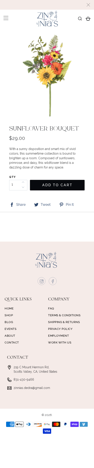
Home (9, 308)
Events (10, 329)
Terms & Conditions (64, 315)
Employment (58, 335)
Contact (12, 342)
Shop (9, 315)
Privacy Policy (60, 329)
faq (51, 308)
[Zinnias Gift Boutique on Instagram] (42, 282)
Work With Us (59, 342)
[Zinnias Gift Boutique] (47, 19)
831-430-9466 (24, 379)
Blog (9, 322)
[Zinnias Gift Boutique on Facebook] (53, 282)
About (10, 335)
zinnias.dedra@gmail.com (32, 388)
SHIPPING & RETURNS (64, 322)
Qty (12, 177)
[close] (88, 5)
